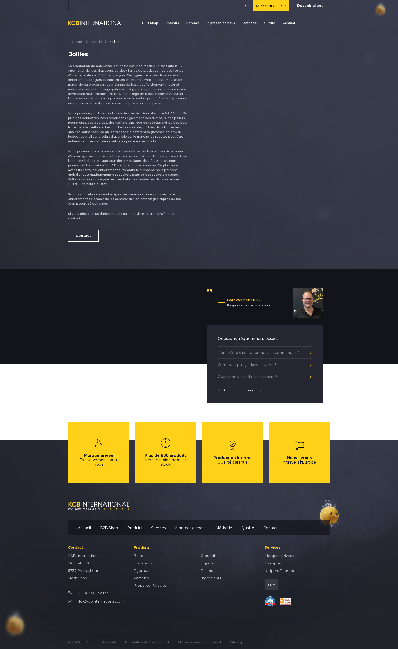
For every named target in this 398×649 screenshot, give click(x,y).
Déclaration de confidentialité (148, 642)
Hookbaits (143, 563)
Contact (289, 23)
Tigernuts (142, 570)
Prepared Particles (150, 585)
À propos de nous (221, 23)
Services (193, 23)
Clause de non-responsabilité (201, 642)
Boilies (139, 555)
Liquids (207, 563)
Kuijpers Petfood (279, 570)
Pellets (207, 570)
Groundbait (211, 555)
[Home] (96, 22)
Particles (141, 578)
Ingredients (211, 578)
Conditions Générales (102, 642)
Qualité (269, 23)
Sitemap (236, 642)
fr (243, 5)
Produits (172, 23)
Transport (273, 563)
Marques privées (279, 555)
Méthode (249, 23)
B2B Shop (150, 23)
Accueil (77, 41)
